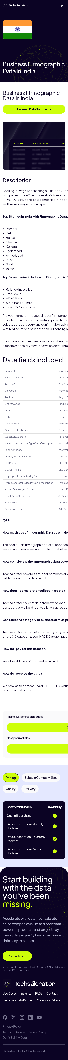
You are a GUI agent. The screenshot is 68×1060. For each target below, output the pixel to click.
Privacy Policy (12, 1026)
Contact (51, 993)
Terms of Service (14, 1032)
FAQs (39, 993)
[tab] (11, 777)
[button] (63, 5)
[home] (14, 5)
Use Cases (10, 993)
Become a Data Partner (18, 1000)
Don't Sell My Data (15, 1037)
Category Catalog (49, 1000)
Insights (26, 993)
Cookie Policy (37, 1032)
